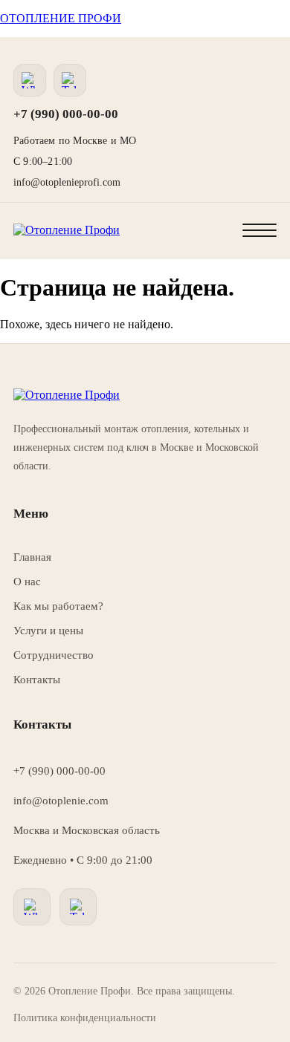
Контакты (36, 680)
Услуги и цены (48, 630)
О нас (27, 581)
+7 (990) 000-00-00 (65, 114)
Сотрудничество (53, 655)
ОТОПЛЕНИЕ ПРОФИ (60, 18)
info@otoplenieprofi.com (66, 182)
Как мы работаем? (58, 606)
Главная (32, 557)
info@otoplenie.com (61, 801)
